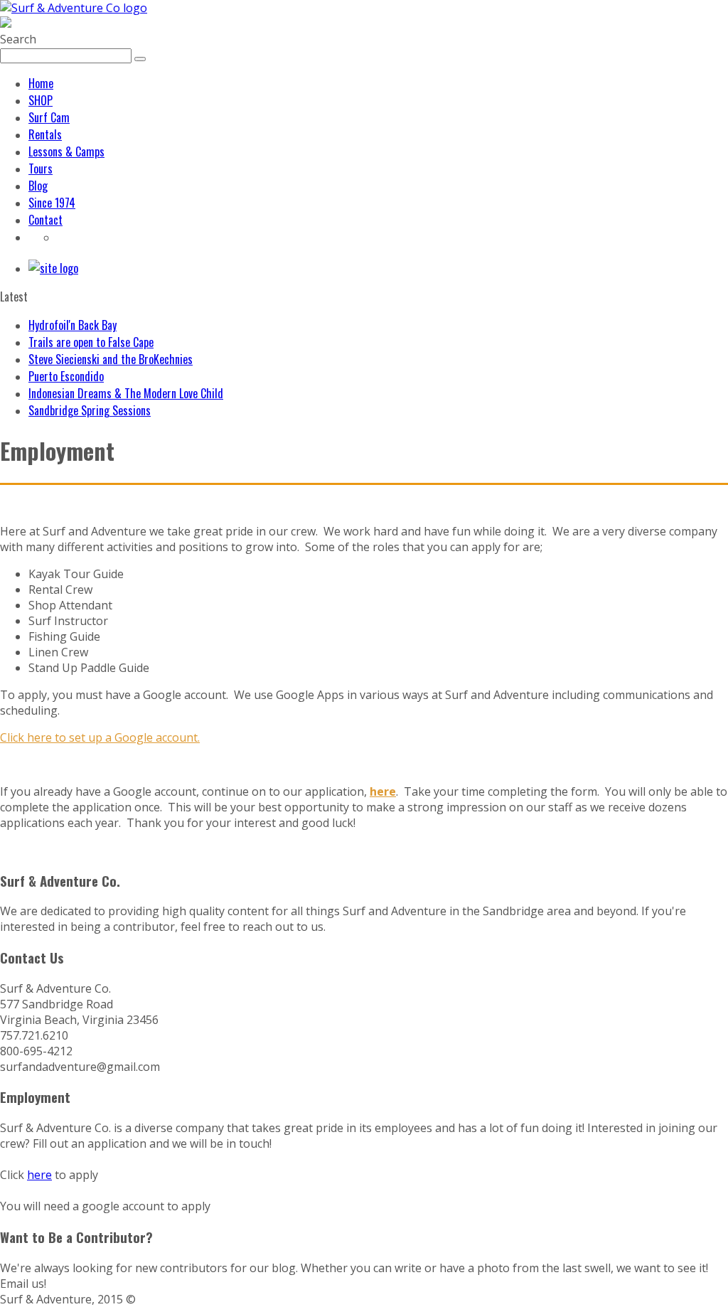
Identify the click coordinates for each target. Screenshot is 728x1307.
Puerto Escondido (66, 376)
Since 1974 (51, 202)
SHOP (40, 100)
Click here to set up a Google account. (100, 737)
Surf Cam (49, 117)
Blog (38, 185)
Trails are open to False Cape (91, 342)
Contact (45, 219)
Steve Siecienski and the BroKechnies (110, 359)
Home (40, 83)
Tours (40, 168)
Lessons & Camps (66, 151)
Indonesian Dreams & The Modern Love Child (125, 393)
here (39, 1175)
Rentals (45, 134)
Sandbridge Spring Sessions (89, 410)
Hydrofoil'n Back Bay (72, 325)
